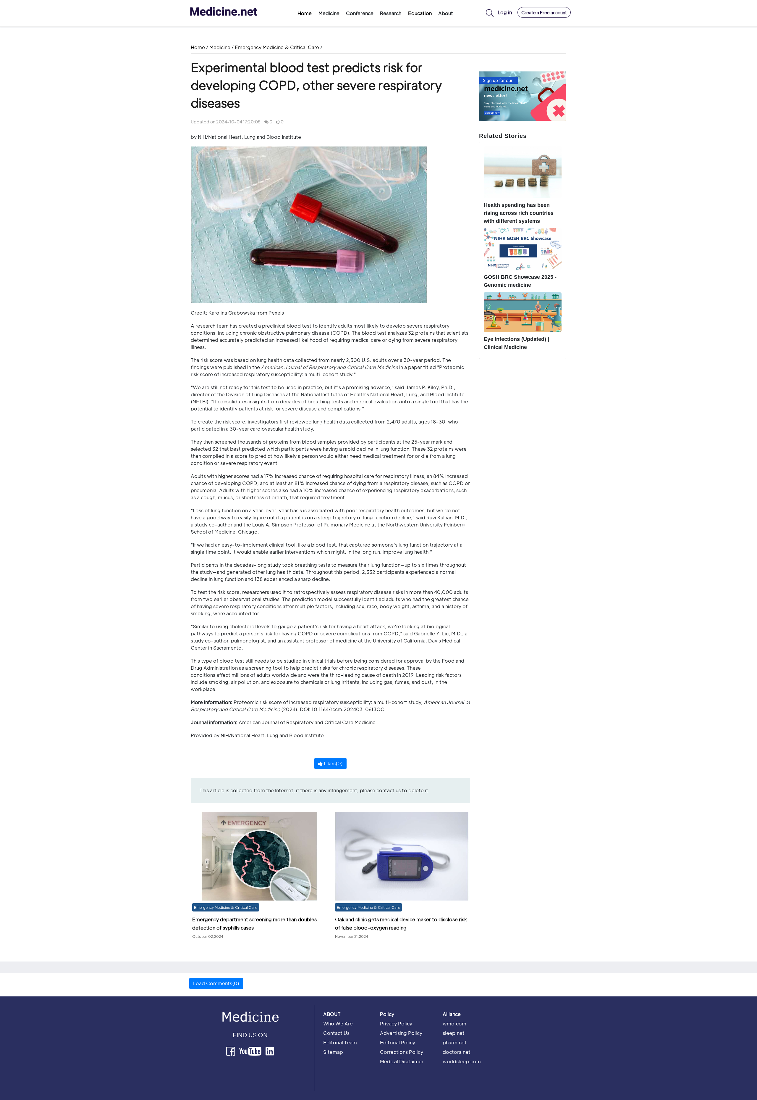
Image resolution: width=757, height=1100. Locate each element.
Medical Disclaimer (401, 1061)
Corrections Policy (401, 1052)
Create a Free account (544, 12)
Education (420, 13)
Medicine (219, 47)
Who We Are (338, 1023)
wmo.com (454, 1023)
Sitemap (333, 1052)
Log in (505, 12)
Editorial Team (340, 1042)
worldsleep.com (462, 1061)
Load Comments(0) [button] (216, 983)
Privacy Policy (396, 1023)
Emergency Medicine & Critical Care (277, 47)
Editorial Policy (397, 1042)
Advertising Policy (401, 1033)
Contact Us (336, 1033)
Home (304, 13)
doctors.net (456, 1052)
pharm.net (455, 1042)
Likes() (333, 763)
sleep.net (454, 1033)
